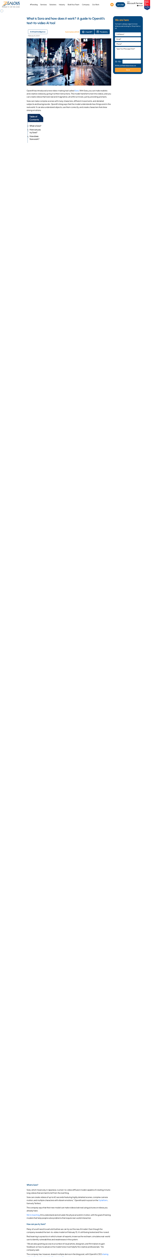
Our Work (95, 4)
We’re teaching (33, 1215)
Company (86, 4)
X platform (103, 1200)
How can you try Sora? (35, 131)
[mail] (112, 4)
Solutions (52, 4)
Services (43, 4)
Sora (76, 90)
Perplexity (104, 32)
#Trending (34, 4)
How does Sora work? (34, 137)
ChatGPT (88, 32)
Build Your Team (73, 4)
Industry (62, 4)
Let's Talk (120, 5)
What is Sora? (35, 126)
